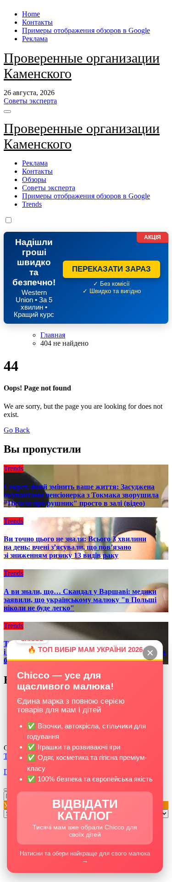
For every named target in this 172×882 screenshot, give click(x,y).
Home (31, 14)
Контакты (37, 22)
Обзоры (34, 179)
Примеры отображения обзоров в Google (86, 30)
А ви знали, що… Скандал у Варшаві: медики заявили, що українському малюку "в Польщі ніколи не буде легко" (80, 600)
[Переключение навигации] (7, 111)
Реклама (35, 39)
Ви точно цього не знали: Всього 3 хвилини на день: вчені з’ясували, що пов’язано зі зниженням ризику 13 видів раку (75, 547)
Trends (32, 204)
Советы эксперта (48, 188)
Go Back (17, 430)
